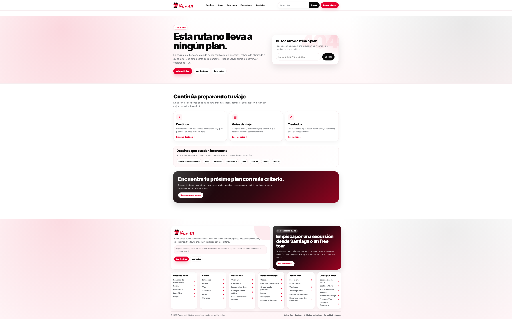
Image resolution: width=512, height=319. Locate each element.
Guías (220, 5)
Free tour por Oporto (269, 283)
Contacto (299, 315)
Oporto (276, 161)
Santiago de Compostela (189, 161)
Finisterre (206, 280)
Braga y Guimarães (268, 300)
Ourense (254, 161)
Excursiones (246, 5)
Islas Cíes (177, 293)
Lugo (244, 161)
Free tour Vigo (326, 299)
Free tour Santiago (328, 295)
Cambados (236, 283)
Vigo (207, 161)
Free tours (232, 5)
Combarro (235, 280)
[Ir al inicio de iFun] (183, 5)
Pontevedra (232, 161)
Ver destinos (202, 71)
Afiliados (308, 315)
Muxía (205, 283)
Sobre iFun (288, 315)
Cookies (337, 315)
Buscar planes (329, 5)
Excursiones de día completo (298, 299)
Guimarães (265, 297)
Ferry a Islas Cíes (239, 287)
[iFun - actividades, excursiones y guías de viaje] (184, 232)
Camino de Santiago (298, 294)
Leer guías (219, 71)
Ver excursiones (285, 264)
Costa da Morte (326, 286)
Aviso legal (318, 315)
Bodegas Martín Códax (238, 292)
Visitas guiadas (296, 291)
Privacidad (328, 315)
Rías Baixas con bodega (327, 290)
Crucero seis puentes (266, 288)
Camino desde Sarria (326, 281)
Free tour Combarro (324, 304)
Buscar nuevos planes (191, 195)
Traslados (260, 5)
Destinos (210, 5)
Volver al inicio (182, 71)
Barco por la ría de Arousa (239, 298)
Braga (263, 293)
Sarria (266, 161)
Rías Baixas (178, 289)
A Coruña (217, 161)
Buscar (314, 5)
